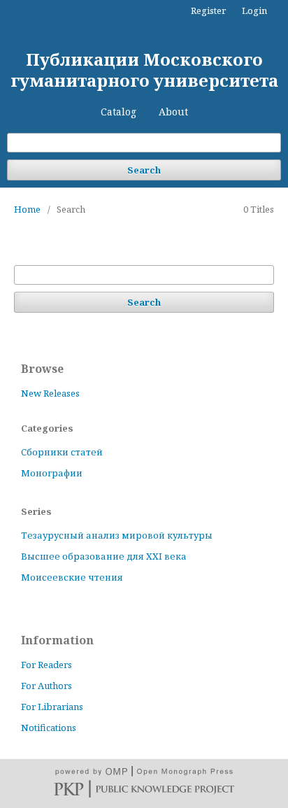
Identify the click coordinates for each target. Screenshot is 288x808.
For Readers (46, 664)
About (173, 111)
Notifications (48, 727)
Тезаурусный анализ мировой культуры (117, 535)
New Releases (50, 393)
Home (27, 209)
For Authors (46, 685)
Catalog (118, 111)
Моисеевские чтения (72, 577)
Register (208, 10)
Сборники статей (62, 452)
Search (144, 170)
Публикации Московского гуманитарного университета (144, 70)
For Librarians (52, 706)
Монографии (51, 473)
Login (254, 10)
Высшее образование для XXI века (104, 556)
